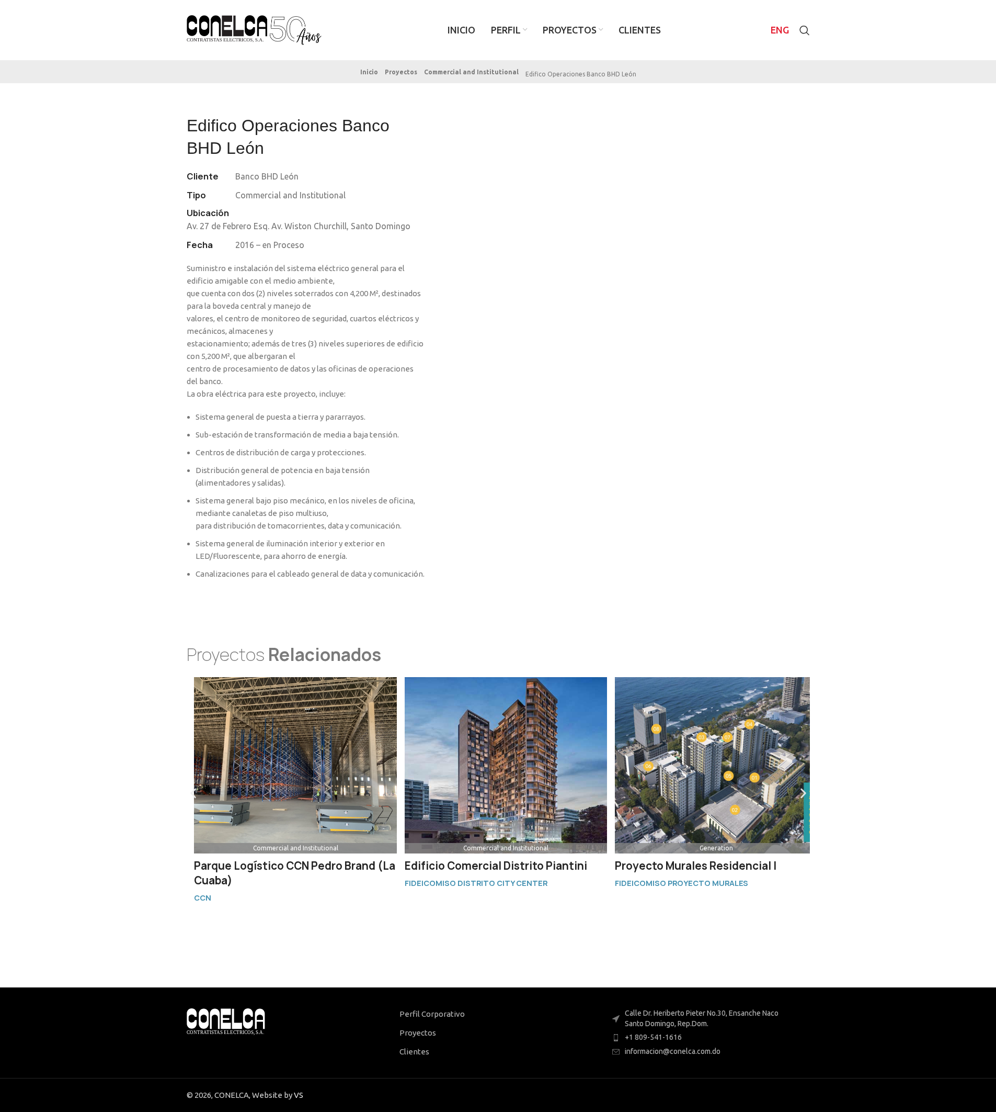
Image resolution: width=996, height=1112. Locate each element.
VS (298, 1095)
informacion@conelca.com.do (672, 1051)
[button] (579, 74)
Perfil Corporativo (432, 1013)
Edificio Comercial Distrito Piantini (496, 866)
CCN (202, 898)
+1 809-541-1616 (653, 1037)
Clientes (414, 1051)
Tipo (196, 195)
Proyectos (417, 1032)
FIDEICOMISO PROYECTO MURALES (681, 883)
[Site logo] (254, 29)
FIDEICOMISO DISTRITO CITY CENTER (476, 883)
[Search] (804, 30)
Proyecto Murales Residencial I (695, 866)
